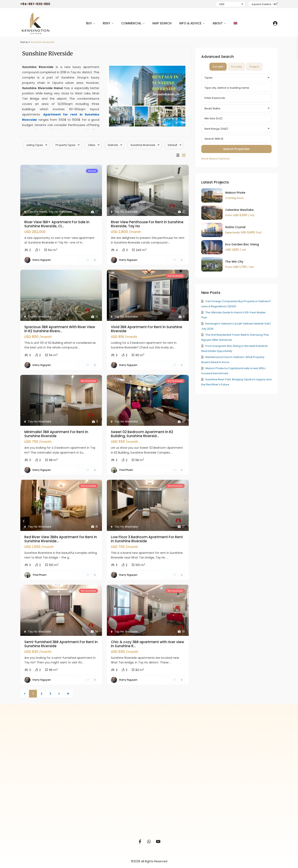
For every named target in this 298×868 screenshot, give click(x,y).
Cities (91, 145)
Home (24, 42)
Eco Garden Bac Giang (242, 244)
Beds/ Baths (212, 108)
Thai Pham (126, 470)
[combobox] (236, 78)
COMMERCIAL (131, 23)
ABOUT (217, 23)
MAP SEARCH (162, 23)
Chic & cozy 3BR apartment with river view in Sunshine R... (147, 643)
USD (221, 4)
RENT (106, 23)
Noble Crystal (235, 227)
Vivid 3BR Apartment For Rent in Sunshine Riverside (146, 329)
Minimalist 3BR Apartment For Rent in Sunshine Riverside (56, 433)
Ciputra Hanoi (37, 212)
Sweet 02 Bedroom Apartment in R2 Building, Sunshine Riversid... (142, 433)
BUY (89, 23)
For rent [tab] (218, 67)
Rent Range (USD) (216, 129)
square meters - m (265, 4)
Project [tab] (254, 67)
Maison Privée (235, 193)
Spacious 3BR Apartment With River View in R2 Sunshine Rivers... (59, 329)
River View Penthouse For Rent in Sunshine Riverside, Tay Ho (147, 224)
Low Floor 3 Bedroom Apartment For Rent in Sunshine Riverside (147, 539)
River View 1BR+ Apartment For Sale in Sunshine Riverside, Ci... (56, 224)
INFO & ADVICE (190, 23)
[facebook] (140, 841)
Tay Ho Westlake (60, 212)
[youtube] (158, 841)
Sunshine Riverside (143, 145)
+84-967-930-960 (35, 4)
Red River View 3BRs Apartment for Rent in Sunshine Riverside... (60, 539)
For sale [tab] (236, 67)
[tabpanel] (236, 117)
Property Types (65, 145)
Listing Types (35, 145)
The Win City (234, 262)
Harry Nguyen (41, 260)
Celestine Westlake (239, 210)
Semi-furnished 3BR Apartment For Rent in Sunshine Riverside (61, 643)
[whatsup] (149, 841)
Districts (113, 145)
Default (172, 145)
